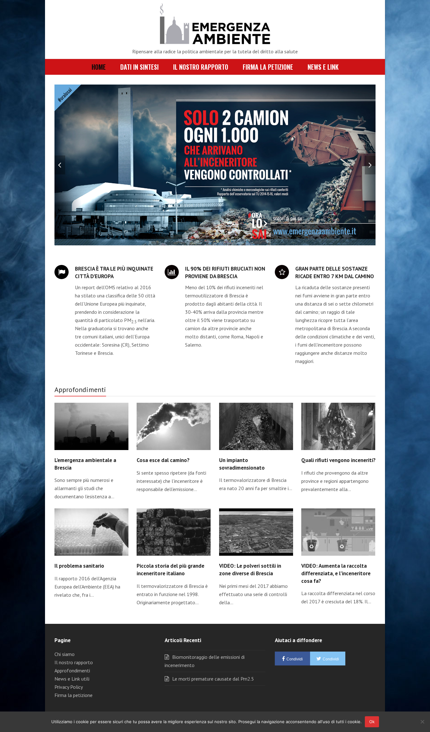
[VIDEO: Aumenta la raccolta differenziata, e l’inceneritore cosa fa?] (338, 531)
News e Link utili (71, 679)
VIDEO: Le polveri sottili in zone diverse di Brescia (250, 569)
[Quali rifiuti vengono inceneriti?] (338, 426)
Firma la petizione (73, 695)
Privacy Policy (68, 687)
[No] (422, 721)
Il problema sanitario (79, 565)
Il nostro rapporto (73, 662)
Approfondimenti (72, 670)
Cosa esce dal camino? (163, 460)
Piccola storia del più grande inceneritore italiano (170, 569)
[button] (59, 164)
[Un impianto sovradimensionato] (256, 426)
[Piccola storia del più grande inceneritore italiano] (174, 531)
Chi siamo (64, 654)
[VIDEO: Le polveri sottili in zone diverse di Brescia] (256, 531)
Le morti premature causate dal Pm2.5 (213, 679)
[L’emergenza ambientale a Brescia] (91, 426)
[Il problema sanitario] (91, 531)
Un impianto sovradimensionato (242, 463)
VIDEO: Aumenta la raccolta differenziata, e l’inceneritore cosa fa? (336, 573)
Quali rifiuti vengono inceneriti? (338, 460)
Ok (372, 721)
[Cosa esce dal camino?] (174, 426)
